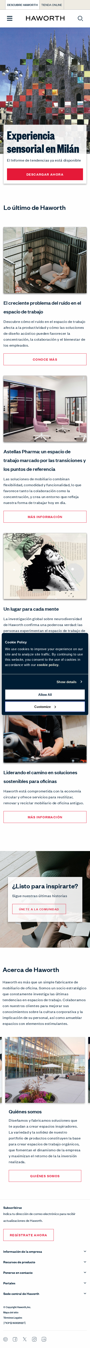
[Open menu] (9, 18)
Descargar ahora (45, 174)
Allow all (45, 694)
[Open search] (80, 18)
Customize (42, 706)
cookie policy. (48, 665)
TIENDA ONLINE (51, 5)
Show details (66, 682)
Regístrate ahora (28, 1235)
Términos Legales (12, 1317)
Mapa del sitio (10, 1312)
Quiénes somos (45, 1175)
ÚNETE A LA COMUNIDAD (39, 909)
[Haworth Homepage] (45, 18)
